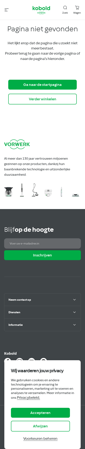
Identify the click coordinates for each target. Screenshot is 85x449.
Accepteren (40, 412)
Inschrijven (42, 255)
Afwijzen (40, 426)
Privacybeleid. (28, 397)
